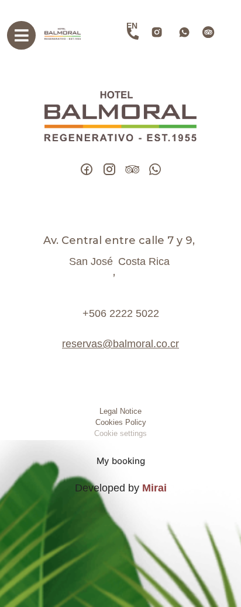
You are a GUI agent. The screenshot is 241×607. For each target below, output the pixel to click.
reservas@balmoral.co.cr (120, 344)
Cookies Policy (120, 422)
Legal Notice (120, 411)
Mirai (154, 488)
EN (131, 25)
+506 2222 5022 (120, 313)
